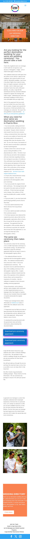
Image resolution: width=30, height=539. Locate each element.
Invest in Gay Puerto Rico (14, 526)
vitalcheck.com (15, 302)
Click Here (8, 512)
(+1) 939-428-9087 (8, 1)
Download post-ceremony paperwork (15, 341)
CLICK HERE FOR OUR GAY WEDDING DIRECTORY (15, 33)
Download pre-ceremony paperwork (14, 332)
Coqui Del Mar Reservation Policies (14, 532)
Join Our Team (14, 524)
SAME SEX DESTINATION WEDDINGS (15, 19)
